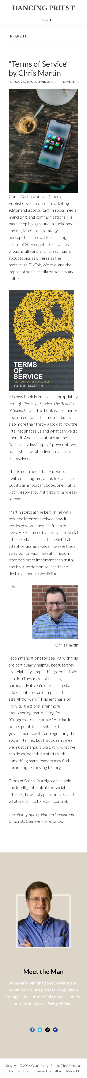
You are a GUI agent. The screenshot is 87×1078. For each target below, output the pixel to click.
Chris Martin (20, 196)
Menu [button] (46, 20)
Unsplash (16, 821)
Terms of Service (23, 244)
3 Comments (69, 81)
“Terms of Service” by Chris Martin (39, 68)
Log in (27, 1071)
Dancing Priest (43, 8)
